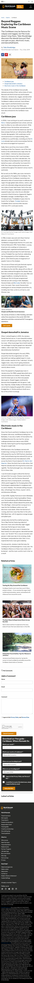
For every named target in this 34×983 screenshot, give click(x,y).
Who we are (4, 840)
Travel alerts (4, 820)
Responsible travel (6, 824)
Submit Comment (8, 733)
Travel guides (5, 826)
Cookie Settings (5, 878)
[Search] (28, 2)
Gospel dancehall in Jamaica (13, 84)
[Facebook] (6, 889)
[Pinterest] (16, 889)
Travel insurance (5, 815)
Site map (3, 855)
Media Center (5, 847)
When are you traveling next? (11, 769)
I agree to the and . (15, 717)
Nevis (3, 123)
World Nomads (8, 6)
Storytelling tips (5, 831)
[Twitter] (2, 889)
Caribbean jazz (9, 81)
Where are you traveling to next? (12, 761)
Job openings (5, 851)
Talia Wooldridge (9, 47)
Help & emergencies (6, 867)
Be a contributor (5, 853)
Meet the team (5, 842)
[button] (31, 6)
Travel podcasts (5, 833)
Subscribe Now (9, 788)
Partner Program (6, 849)
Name (3, 679)
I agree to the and (18, 777)
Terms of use (4, 858)
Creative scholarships (7, 829)
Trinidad (17, 201)
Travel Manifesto (6, 844)
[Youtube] (9, 889)
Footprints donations (7, 822)
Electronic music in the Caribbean (15, 86)
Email (3, 687)
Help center (4, 871)
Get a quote (19, 6)
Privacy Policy (15, 717)
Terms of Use (25, 717)
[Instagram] (13, 889)
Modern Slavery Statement (9, 876)
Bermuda (17, 283)
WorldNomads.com (6, 907)
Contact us (4, 873)
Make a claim (5, 869)
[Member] (31, 2)
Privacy (3, 860)
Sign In (14, 882)
